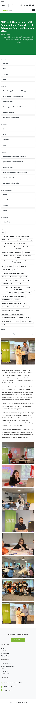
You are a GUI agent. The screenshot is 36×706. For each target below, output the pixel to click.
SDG (17, 310)
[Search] (13, 5)
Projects (5, 194)
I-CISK (3, 292)
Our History (6, 74)
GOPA (16, 280)
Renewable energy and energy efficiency (13, 303)
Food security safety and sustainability (13, 273)
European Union (6, 269)
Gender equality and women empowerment (14, 277)
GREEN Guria (25, 280)
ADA (3, 232)
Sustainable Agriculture (8, 317)
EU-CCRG (9, 266)
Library (5, 210)
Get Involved (6, 222)
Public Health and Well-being (11, 117)
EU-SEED (23, 266)
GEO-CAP (4, 280)
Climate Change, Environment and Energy (14, 91)
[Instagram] (33, 5)
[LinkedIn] (30, 5)
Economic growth (7, 101)
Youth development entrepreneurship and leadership (17, 325)
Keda (15, 292)
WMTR (24, 321)
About (4, 69)
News (8, 34)
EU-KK (16, 266)
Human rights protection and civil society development (18, 288)
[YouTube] (27, 5)
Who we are (6, 63)
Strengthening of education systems (12, 314)
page (29, 292)
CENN (3, 240)
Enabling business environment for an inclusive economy (17, 256)
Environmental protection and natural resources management (18, 261)
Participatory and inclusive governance (13, 296)
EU (2, 266)
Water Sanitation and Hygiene (10, 321)
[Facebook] (21, 5)
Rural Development (7, 310)
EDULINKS (27, 252)
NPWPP (22, 292)
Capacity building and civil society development (15, 236)
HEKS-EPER (5, 284)
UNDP (27, 317)
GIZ (11, 280)
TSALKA (21, 317)
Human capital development (19, 284)
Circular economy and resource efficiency (20, 240)
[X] (24, 5)
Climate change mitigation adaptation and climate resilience (17, 247)
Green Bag (5, 205)
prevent (17, 300)
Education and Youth (8, 112)
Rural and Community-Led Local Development (15, 307)
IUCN (10, 292)
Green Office (6, 200)
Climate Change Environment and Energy (13, 243)
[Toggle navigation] (2, 2)
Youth (30, 321)
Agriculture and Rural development (13, 96)
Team (4, 79)
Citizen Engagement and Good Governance (15, 107)
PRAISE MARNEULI (7, 300)
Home (3, 34)
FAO (15, 269)
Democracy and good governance (11, 252)
